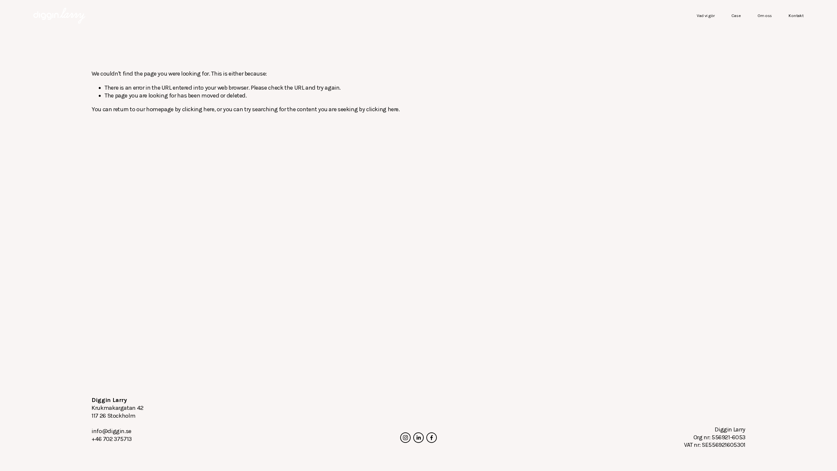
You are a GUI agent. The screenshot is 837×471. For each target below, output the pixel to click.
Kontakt (796, 15)
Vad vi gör (705, 15)
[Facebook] (431, 437)
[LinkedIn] (418, 437)
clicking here (198, 109)
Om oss (765, 15)
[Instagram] (405, 437)
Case (736, 15)
